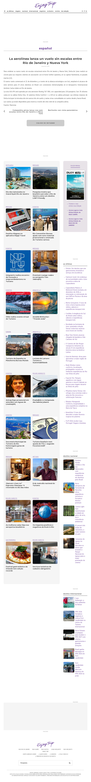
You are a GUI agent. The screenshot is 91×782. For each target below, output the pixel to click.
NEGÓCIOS (42, 11)
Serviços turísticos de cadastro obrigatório (42, 568)
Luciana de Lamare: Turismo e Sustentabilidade (41, 361)
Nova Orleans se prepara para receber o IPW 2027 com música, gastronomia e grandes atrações (80, 638)
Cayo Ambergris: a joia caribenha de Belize (80, 601)
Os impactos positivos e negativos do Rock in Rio (43, 526)
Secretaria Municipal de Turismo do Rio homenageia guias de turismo (16, 445)
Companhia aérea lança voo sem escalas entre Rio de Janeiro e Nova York (26, 111)
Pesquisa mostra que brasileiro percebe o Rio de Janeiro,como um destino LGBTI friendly (44, 195)
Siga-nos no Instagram (45, 123)
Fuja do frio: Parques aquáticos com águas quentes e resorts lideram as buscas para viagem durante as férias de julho (76, 382)
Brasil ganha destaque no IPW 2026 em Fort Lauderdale (80, 653)
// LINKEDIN (53, 754)
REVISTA (57, 11)
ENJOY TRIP (46, 751)
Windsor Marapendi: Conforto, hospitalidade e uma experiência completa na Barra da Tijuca (76, 404)
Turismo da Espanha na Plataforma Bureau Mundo (17, 360)
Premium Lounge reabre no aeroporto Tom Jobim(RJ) (43, 277)
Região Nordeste (39, 373)
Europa (8, 332)
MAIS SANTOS (45, 749)
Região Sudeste (11, 498)
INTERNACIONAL (33, 11)
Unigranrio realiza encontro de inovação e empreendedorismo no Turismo (17, 278)
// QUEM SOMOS (43, 754)
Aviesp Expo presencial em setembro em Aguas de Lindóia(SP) (17, 402)
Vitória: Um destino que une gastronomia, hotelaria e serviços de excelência (76, 270)
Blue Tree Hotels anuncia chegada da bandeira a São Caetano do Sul (75, 337)
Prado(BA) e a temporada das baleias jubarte (43, 401)
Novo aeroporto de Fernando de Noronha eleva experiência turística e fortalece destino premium (80, 493)
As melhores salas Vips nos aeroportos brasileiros (17, 526)
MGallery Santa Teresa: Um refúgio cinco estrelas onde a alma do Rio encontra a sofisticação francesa (76, 394)
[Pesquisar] (86, 11)
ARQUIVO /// (37, 290)
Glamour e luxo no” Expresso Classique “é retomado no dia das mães (17, 485)
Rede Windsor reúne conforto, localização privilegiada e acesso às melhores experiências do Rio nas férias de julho (76, 369)
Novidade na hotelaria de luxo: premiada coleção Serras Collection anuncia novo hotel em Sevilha (75, 327)
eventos (36, 207)
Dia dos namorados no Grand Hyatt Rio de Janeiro (17, 193)
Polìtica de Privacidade (72, 775)
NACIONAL (25, 11)
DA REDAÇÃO (65, 11)
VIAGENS (18, 11)
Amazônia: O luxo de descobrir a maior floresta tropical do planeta (75, 414)
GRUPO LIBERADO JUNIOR (29, 754)
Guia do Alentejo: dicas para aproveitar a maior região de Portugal (76, 358)
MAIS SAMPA (35, 749)
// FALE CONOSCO (63, 754)
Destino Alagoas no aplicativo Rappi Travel (15, 235)
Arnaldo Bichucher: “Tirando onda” (41, 318)
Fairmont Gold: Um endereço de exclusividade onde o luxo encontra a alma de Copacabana (76, 280)
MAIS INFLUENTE (68, 749)
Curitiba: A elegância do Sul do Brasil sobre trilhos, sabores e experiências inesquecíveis (76, 316)
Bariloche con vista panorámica (63, 110)
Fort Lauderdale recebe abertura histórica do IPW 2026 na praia (79, 669)
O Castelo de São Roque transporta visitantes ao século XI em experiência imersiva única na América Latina (75, 348)
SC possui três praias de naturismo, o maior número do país (80, 529)
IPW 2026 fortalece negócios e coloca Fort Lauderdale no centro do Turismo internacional (80, 619)
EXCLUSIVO (50, 11)
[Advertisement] (45, 28)
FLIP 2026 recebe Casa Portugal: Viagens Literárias (76, 422)
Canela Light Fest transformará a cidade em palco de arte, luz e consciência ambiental (80, 514)
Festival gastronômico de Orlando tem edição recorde (17, 569)
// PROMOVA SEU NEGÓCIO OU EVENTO (45, 756)
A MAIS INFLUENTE (56, 749)
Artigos (36, 456)
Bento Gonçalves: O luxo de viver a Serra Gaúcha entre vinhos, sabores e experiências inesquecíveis (76, 306)
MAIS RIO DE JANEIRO (24, 749)
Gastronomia (11, 540)
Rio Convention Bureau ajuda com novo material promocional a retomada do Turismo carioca (43, 237)
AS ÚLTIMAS (10, 11)
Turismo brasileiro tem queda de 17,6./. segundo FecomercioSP (43, 444)
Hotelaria (9, 165)
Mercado (36, 165)
